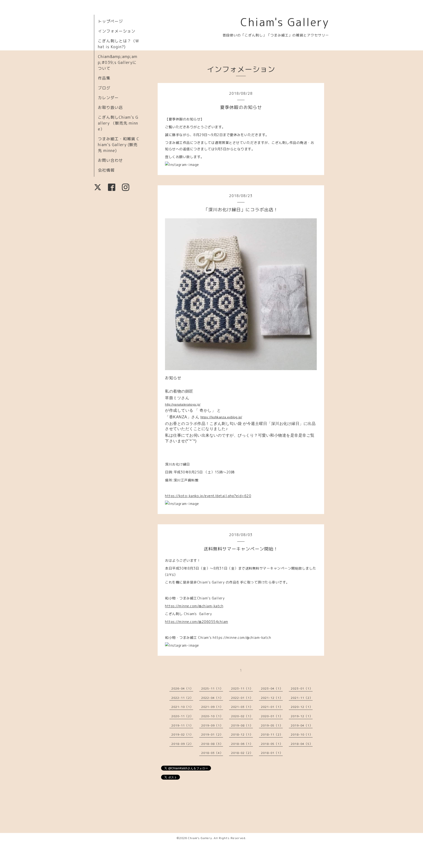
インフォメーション (116, 31)
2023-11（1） (242, 688)
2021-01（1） (272, 707)
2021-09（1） (212, 707)
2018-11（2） (272, 734)
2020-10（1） (212, 716)
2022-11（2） (182, 698)
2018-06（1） (242, 744)
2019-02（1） (182, 734)
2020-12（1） (302, 707)
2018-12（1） (242, 734)
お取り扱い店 (110, 107)
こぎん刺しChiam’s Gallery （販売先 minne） (118, 123)
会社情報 (106, 170)
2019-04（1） (302, 725)
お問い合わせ (110, 160)
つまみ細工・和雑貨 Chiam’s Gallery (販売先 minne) (118, 144)
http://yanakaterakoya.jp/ (182, 404)
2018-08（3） (212, 744)
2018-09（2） (182, 744)
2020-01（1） (272, 716)
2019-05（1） (272, 725)
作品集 (104, 78)
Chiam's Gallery (284, 22)
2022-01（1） (242, 698)
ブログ (104, 88)
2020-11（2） (182, 716)
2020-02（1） (242, 716)
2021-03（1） (242, 707)
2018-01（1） (272, 753)
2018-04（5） (302, 744)
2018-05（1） (272, 744)
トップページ (110, 21)
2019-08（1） (242, 725)
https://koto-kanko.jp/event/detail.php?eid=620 (208, 495)
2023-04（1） (272, 688)
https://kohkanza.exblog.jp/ (221, 417)
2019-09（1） (212, 725)
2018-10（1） (302, 734)
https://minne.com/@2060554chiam (196, 621)
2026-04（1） (182, 688)
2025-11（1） (212, 688)
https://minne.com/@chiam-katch (194, 606)
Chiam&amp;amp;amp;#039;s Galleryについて (117, 62)
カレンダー (108, 97)
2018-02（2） (242, 753)
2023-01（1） (302, 688)
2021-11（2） (302, 698)
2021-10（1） (182, 707)
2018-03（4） (212, 753)
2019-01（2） (212, 734)
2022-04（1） (212, 698)
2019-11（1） (182, 725)
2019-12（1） (302, 716)
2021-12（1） (272, 698)
